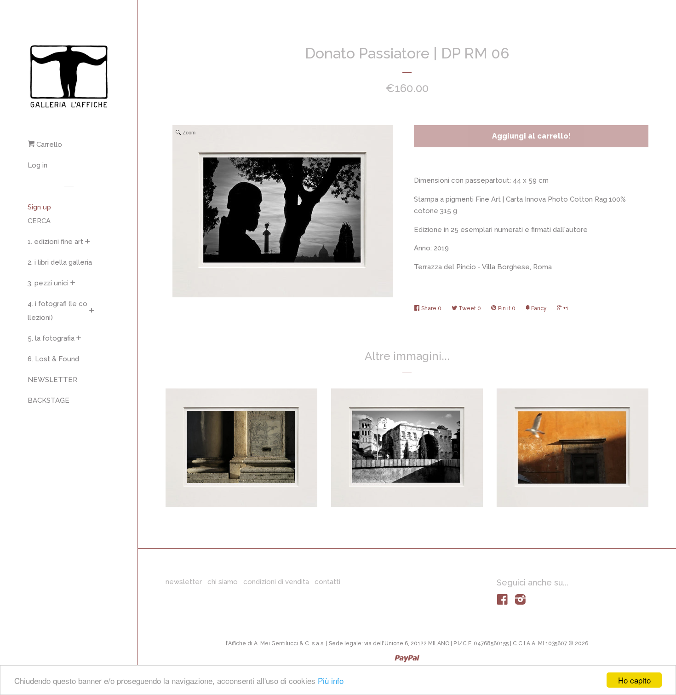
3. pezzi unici (48, 283)
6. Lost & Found (53, 359)
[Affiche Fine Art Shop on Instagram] (520, 601)
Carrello (48, 144)
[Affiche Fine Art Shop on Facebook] (502, 601)
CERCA (39, 221)
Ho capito (634, 680)
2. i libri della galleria (60, 262)
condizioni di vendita (276, 582)
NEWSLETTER (52, 380)
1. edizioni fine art (55, 241)
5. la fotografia (51, 338)
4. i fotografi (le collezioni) (57, 311)
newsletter (184, 582)
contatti (327, 582)
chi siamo (222, 582)
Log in (37, 165)
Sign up (39, 207)
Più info (331, 680)
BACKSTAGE (48, 400)
